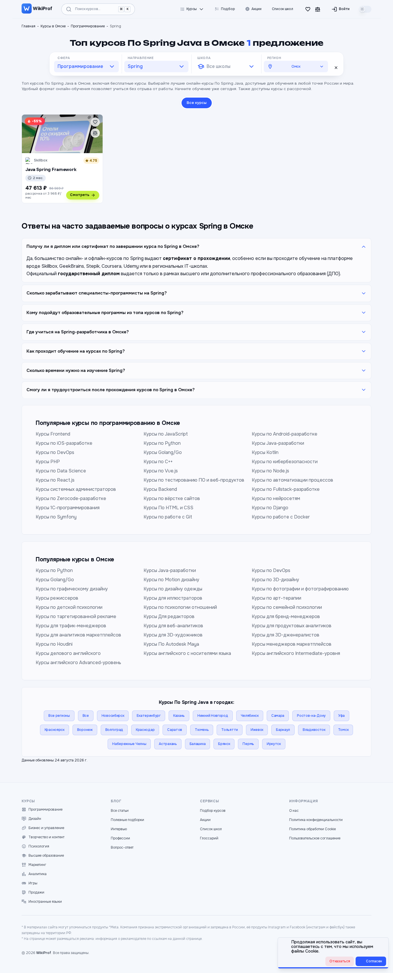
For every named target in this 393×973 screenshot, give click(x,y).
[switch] (365, 9)
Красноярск (54, 729)
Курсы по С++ (158, 462)
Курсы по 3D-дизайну (275, 580)
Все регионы (59, 715)
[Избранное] (307, 9)
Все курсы (197, 102)
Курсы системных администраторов (76, 489)
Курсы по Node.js (270, 471)
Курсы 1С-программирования (68, 508)
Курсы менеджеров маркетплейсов (291, 644)
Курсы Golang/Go (163, 452)
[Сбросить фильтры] (336, 68)
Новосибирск (113, 715)
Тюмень (202, 729)
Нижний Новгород (212, 715)
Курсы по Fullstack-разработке (286, 489)
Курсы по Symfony (56, 517)
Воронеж (85, 729)
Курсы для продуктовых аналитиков (291, 626)
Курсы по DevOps (55, 452)
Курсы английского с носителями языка (187, 653)
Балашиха (198, 744)
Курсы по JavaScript (166, 434)
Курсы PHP (48, 462)
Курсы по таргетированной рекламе (76, 616)
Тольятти (229, 729)
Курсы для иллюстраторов (173, 598)
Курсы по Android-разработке (284, 434)
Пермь (248, 744)
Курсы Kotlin (265, 452)
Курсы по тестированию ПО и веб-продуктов (194, 480)
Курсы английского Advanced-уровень (78, 663)
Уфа (341, 715)
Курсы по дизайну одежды (173, 589)
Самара (277, 715)
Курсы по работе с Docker (281, 517)
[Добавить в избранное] (95, 122)
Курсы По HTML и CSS (168, 508)
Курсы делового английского (68, 653)
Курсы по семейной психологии (287, 607)
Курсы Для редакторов (169, 616)
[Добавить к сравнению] (95, 133)
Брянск (224, 744)
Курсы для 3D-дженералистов (285, 635)
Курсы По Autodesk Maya (171, 644)
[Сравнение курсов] (317, 9)
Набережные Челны (129, 744)
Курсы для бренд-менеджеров (286, 616)
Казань (179, 715)
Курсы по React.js (55, 480)
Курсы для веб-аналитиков (173, 626)
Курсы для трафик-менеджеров (71, 626)
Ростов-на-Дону (311, 715)
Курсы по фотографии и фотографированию (300, 589)
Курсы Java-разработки (278, 443)
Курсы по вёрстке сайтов (172, 498)
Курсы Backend (160, 489)
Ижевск (257, 729)
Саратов (174, 729)
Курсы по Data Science (61, 471)
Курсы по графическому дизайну (72, 589)
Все (86, 715)
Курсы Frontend (53, 434)
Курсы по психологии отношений (180, 607)
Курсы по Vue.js (161, 471)
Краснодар (145, 729)
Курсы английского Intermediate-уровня (296, 653)
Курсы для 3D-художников (173, 635)
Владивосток (314, 729)
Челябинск (250, 715)
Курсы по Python (162, 443)
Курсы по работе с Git (168, 517)
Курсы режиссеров (57, 598)
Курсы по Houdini (54, 644)
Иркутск (274, 744)
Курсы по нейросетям (276, 498)
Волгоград (114, 729)
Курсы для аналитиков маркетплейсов (78, 635)
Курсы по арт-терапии (276, 598)
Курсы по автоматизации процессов (292, 480)
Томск (343, 729)
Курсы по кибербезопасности (285, 462)
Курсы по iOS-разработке (64, 443)
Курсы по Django (270, 508)
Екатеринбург (148, 715)
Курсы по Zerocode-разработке (71, 498)
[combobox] (86, 66)
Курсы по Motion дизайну (171, 580)
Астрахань (168, 744)
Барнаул (283, 729)
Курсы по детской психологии (69, 607)
